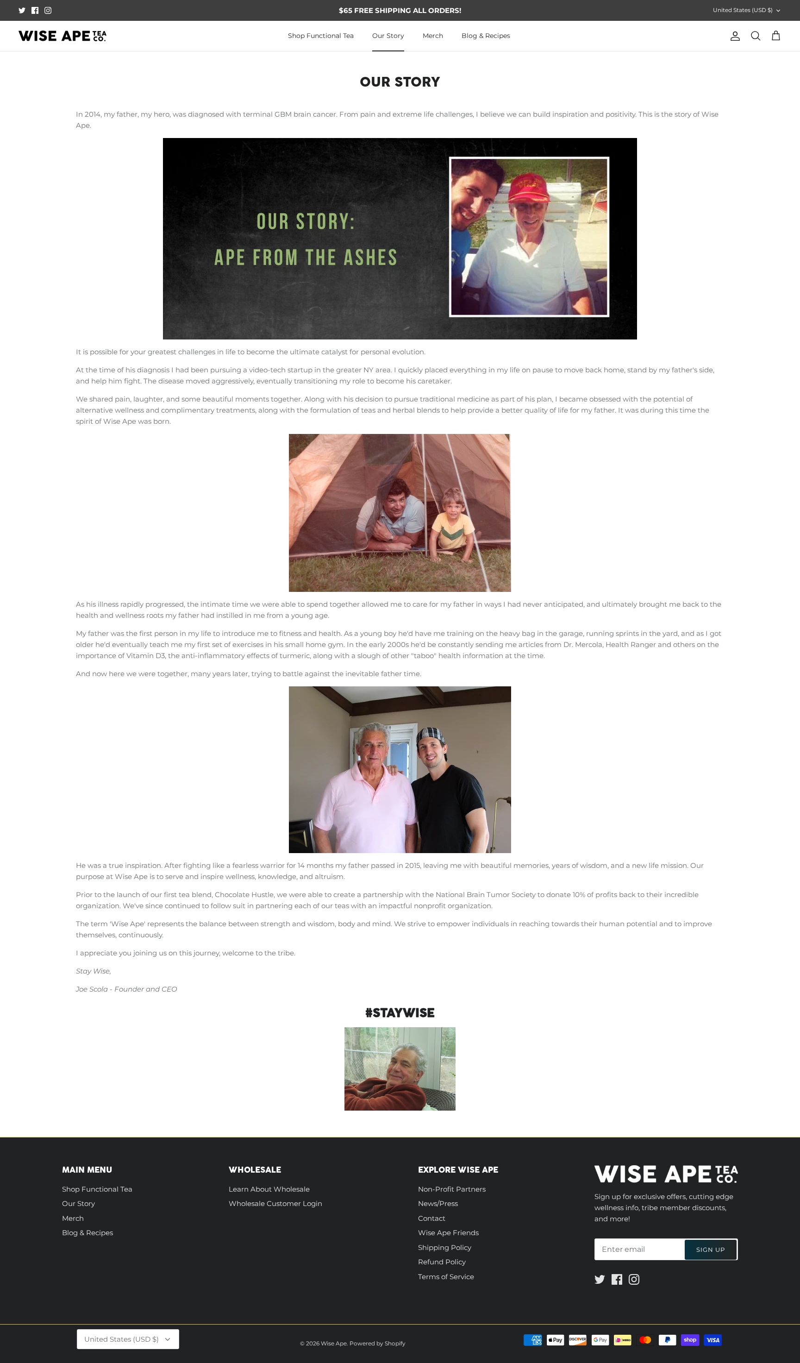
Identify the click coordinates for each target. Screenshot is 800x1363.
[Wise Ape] (62, 36)
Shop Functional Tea (321, 35)
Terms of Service (446, 1276)
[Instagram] (47, 10)
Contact (431, 1218)
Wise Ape (334, 1343)
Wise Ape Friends (448, 1232)
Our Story (388, 35)
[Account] (733, 36)
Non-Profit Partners (452, 1189)
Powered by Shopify (378, 1343)
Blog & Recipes (486, 35)
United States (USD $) (743, 9)
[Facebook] (34, 10)
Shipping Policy (444, 1247)
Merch (433, 35)
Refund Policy (442, 1261)
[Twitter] (22, 10)
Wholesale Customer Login (275, 1203)
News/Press (438, 1203)
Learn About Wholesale (269, 1189)
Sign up (710, 1249)
